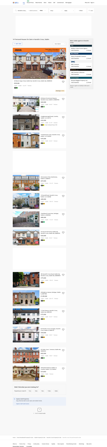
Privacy (29, 444)
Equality (53, 444)
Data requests (61, 444)
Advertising (81, 444)
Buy (24, 2)
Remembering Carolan (71, 444)
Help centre (89, 444)
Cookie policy (36, 444)
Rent (45, 2)
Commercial (60, 2)
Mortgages (68, 2)
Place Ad (87, 2)
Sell (54, 2)
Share (49, 2)
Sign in (92, 2)
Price (52, 10)
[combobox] (30, 10)
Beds (66, 10)
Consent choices (45, 444)
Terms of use (22, 444)
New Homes (38, 2)
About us (15, 444)
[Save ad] (63, 81)
